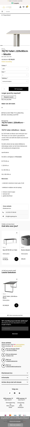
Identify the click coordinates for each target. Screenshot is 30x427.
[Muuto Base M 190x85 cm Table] (10, 239)
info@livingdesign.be (11, 216)
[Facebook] (10, 393)
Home (8, 15)
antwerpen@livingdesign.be (13, 366)
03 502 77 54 (9, 355)
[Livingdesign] (6, 7)
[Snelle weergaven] (16, 259)
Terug (4, 15)
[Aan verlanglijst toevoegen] (2, 107)
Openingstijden (20, 344)
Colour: (4, 65)
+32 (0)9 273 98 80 (11, 212)
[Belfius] (25, 415)
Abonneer (15, 333)
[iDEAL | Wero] (5, 415)
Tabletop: (5, 78)
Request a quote (8, 97)
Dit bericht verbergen (15, 421)
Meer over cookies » (15, 425)
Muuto (3, 49)
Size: (3, 72)
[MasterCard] (10, 415)
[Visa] (15, 415)
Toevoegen (19, 89)
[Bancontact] (20, 415)
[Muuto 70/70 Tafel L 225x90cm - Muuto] (10, 285)
